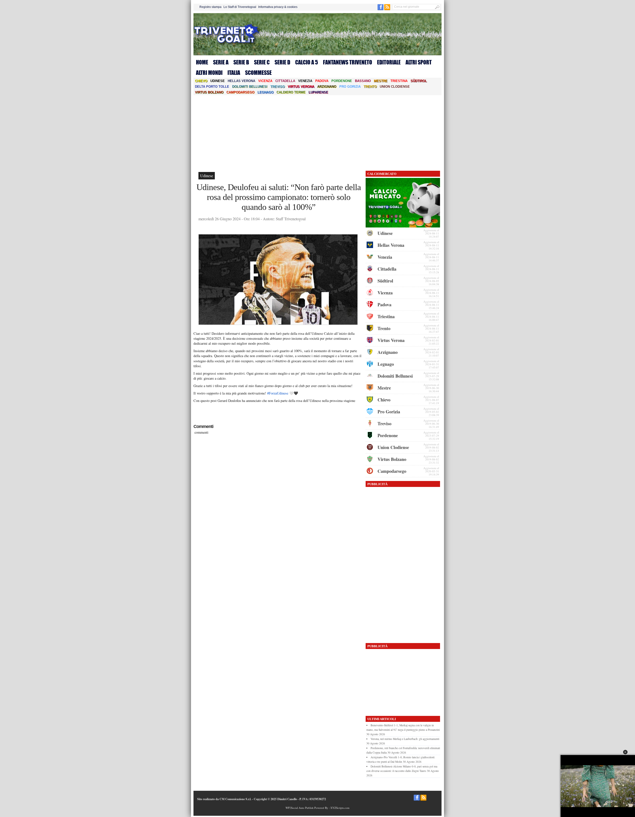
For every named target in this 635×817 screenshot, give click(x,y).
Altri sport (419, 62)
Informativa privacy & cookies (277, 7)
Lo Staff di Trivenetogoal (239, 7)
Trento (370, 86)
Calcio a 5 (306, 62)
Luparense (318, 92)
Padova (321, 81)
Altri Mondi (209, 72)
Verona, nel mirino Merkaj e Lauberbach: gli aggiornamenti (405, 739)
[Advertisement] (317, 132)
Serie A (220, 62)
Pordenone (341, 81)
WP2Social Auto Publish (300, 808)
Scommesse (258, 72)
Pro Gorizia (350, 86)
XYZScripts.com (339, 808)
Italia (233, 72)
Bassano (363, 81)
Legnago (265, 92)
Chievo (201, 81)
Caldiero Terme (291, 92)
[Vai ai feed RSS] (387, 9)
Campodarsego (240, 92)
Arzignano (326, 86)
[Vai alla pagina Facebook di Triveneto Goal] (381, 9)
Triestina (399, 81)
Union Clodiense (395, 86)
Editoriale (389, 62)
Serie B (241, 62)
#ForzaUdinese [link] (277, 393)
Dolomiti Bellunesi (249, 86)
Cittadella (285, 81)
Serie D (282, 62)
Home (202, 62)
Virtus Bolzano (209, 92)
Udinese (217, 81)
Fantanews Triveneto (347, 62)
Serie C (262, 62)
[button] (625, 752)
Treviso (277, 86)
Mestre (380, 81)
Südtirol (419, 81)
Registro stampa (210, 7)
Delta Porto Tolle (212, 86)
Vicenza (265, 81)
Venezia (305, 81)
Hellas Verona (241, 81)
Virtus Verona (301, 86)
